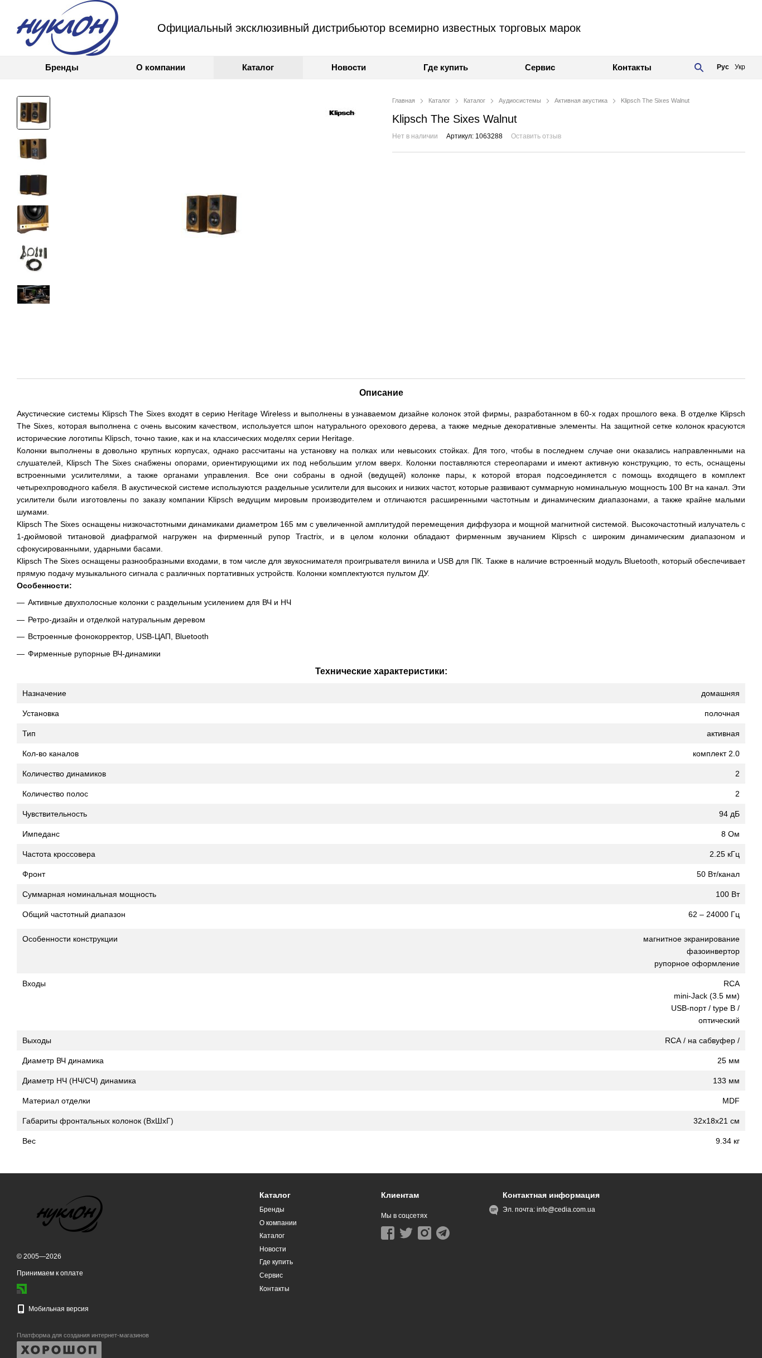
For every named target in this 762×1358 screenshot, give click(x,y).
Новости (348, 67)
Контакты (632, 67)
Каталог (258, 67)
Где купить (445, 67)
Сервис (540, 67)
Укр (740, 67)
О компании (160, 67)
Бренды (62, 67)
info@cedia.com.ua (566, 1209)
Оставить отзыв (536, 136)
